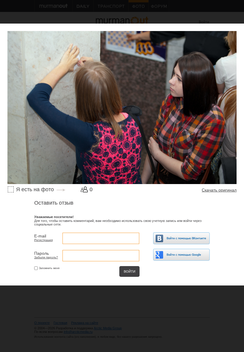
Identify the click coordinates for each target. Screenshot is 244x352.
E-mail (40, 236)
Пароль (41, 253)
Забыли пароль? (46, 257)
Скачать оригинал (219, 190)
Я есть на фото (35, 189)
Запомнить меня (49, 268)
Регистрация (43, 240)
